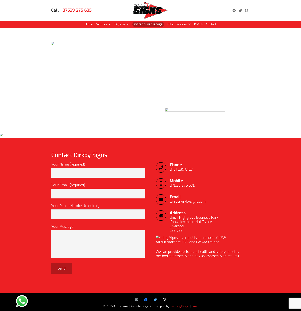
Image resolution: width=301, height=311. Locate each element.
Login (195, 306)
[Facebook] (234, 10)
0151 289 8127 (181, 169)
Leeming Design (180, 306)
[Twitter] (240, 10)
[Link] (150, 10)
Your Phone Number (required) (75, 206)
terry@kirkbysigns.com (188, 201)
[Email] (163, 199)
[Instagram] (247, 10)
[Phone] (163, 167)
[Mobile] (163, 183)
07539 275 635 (182, 185)
